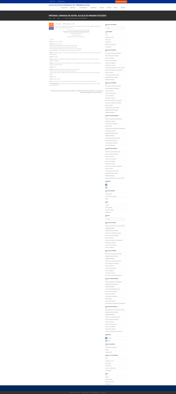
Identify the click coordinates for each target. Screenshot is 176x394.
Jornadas (101, 7)
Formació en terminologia (110, 93)
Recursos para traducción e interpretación (114, 70)
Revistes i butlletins (109, 105)
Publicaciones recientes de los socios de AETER (115, 67)
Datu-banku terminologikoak (111, 123)
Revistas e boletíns (109, 168)
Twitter (108, 340)
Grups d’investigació (109, 95)
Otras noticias (108, 39)
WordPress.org (108, 212)
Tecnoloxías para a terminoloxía (112, 171)
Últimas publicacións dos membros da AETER (114, 178)
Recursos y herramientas (110, 44)
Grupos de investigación (110, 62)
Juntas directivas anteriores (111, 196)
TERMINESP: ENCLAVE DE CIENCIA (111, 77)
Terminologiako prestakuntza (111, 140)
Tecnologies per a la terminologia (112, 107)
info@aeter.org (61, 1)
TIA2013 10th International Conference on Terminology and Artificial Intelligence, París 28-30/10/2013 (90, 91)
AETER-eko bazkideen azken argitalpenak (113, 118)
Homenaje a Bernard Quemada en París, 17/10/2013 (63, 91)
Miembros (73, 7)
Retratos (107, 198)
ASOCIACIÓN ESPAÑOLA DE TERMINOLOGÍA (69, 5)
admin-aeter (58, 24)
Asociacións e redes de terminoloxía (112, 151)
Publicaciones (108, 42)
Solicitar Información (121, 1)
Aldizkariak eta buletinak (110, 121)
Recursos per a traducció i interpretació (113, 102)
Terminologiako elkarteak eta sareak (112, 138)
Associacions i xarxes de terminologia (113, 86)
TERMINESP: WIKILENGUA (110, 79)
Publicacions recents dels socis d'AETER (113, 100)
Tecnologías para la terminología (112, 75)
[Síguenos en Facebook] (106, 184)
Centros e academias (109, 156)
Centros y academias (109, 58)
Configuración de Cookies (74, 392)
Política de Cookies (85, 392)
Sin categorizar (108, 46)
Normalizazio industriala (110, 130)
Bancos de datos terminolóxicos (112, 154)
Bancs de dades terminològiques (112, 88)
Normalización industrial (110, 65)
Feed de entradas (108, 207)
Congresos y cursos (70, 24)
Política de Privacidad (95, 392)
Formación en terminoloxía (110, 159)
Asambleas (94, 7)
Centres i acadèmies (109, 90)
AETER (64, 24)
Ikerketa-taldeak (108, 126)
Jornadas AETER (108, 194)
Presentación (64, 7)
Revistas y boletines (109, 72)
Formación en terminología (110, 60)
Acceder (107, 205)
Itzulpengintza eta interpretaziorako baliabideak (115, 128)
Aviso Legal (103, 392)
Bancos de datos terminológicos (112, 55)
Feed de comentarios (109, 210)
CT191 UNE (108, 7)
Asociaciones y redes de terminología (113, 53)
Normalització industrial (110, 98)
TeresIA (115, 7)
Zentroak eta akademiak (110, 145)
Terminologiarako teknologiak (111, 143)
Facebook (109, 338)
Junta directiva (83, 7)
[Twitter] (106, 187)
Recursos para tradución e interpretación (113, 166)
